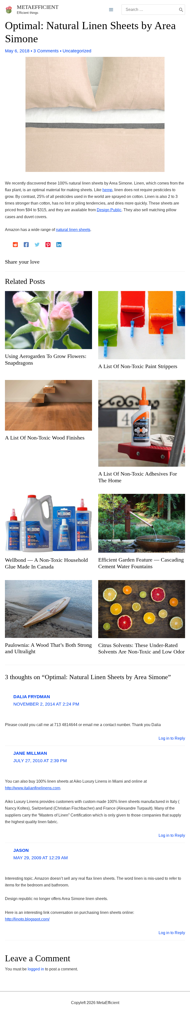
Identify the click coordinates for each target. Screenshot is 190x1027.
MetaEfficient (37, 7)
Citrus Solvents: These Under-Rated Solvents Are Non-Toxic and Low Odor (141, 648)
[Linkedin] (58, 244)
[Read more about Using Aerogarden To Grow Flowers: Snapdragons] (48, 320)
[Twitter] (37, 244)
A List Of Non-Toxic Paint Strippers (137, 366)
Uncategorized (77, 50)
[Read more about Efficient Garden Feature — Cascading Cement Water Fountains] (141, 523)
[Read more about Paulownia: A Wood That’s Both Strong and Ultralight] (48, 609)
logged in (36, 969)
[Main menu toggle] (111, 9)
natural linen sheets (73, 230)
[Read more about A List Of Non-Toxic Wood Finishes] (48, 405)
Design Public (109, 210)
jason (21, 850)
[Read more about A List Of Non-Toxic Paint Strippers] (141, 325)
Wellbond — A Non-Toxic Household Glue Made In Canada (46, 563)
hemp (107, 190)
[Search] (181, 10)
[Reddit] (15, 244)
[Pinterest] (48, 244)
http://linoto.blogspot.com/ (27, 919)
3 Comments (46, 50)
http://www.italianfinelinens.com (32, 788)
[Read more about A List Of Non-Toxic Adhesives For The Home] (141, 423)
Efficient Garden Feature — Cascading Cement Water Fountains (141, 563)
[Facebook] (26, 244)
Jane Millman (30, 753)
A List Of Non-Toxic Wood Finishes (45, 438)
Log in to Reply (172, 738)
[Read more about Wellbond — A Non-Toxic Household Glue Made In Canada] (48, 523)
